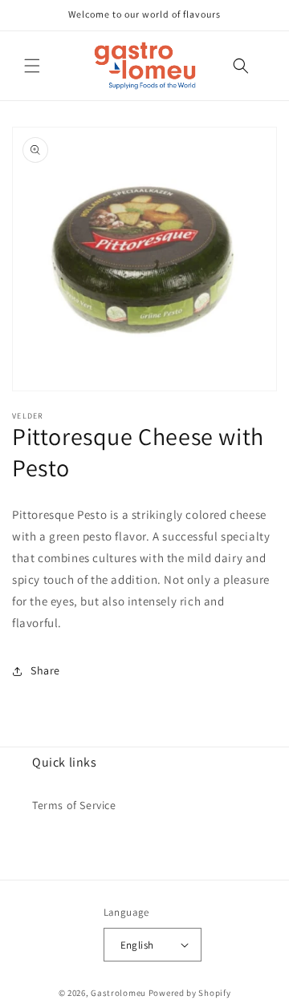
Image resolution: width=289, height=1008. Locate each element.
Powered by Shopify (190, 992)
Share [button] (45, 670)
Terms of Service (74, 805)
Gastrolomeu (118, 992)
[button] (32, 65)
